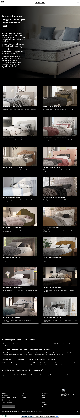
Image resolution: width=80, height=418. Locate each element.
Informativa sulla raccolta (28, 416)
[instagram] (77, 411)
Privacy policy (23, 411)
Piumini (43, 402)
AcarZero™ (44, 404)
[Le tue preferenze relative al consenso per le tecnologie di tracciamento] (2, 416)
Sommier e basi (45, 393)
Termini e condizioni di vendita (9, 397)
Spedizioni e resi (6, 399)
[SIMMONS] (2, 1)
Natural (23, 400)
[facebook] (75, 411)
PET (42, 406)
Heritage (4, 393)
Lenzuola (44, 400)
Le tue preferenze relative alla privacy (45, 416)
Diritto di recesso (38, 411)
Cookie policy (30, 411)
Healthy (23, 399)
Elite (23, 393)
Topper (43, 397)
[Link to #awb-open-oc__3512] (78, 2)
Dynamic (24, 397)
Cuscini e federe (45, 399)
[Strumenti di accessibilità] (5, 416)
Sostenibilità (5, 395)
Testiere (43, 395)
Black (23, 395)
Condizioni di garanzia (7, 402)
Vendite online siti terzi (7, 400)
